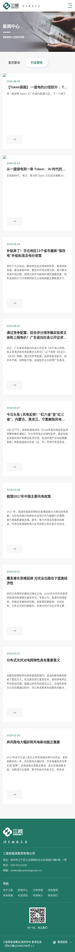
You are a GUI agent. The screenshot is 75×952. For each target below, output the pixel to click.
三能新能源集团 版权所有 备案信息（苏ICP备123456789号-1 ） (22, 944)
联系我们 (53, 895)
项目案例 (53, 890)
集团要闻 (14, 62)
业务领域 (38, 890)
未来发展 (8, 895)
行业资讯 (36, 62)
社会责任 (23, 895)
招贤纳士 (38, 895)
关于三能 (8, 890)
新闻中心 (23, 890)
